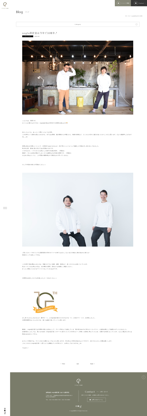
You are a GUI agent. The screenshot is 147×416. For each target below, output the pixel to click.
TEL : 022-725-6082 (51, 399)
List (78, 364)
